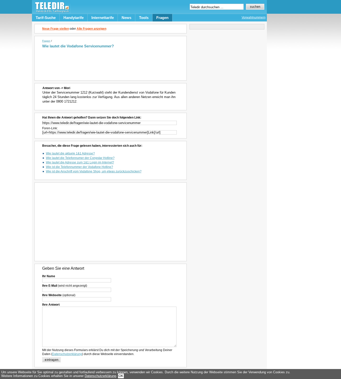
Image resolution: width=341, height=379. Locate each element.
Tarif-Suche (46, 17)
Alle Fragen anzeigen (91, 28)
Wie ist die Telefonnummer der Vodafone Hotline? (79, 167)
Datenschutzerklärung (67, 354)
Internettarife (102, 17)
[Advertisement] (111, 62)
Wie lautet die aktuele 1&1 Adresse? (70, 153)
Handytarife (73, 17)
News (126, 17)
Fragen (162, 17)
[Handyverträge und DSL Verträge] (51, 12)
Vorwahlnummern (254, 17)
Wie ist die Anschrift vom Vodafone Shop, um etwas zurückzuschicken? (94, 171)
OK (121, 376)
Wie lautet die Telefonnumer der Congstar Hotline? (80, 158)
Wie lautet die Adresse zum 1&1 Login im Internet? (80, 162)
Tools (144, 17)
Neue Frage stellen (55, 28)
